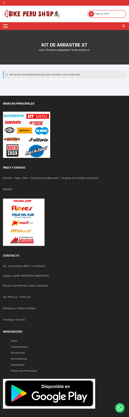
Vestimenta (18, 364)
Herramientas (19, 358)
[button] (120, 408)
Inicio (42, 50)
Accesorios (18, 352)
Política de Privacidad (24, 370)
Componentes (19, 346)
